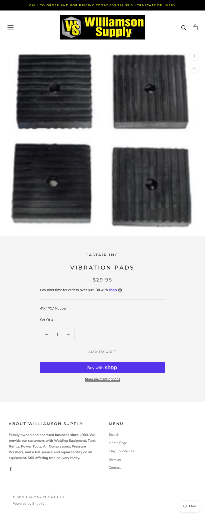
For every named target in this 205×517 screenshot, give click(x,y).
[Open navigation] (11, 27)
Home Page (118, 442)
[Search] (183, 27)
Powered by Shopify (28, 503)
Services (115, 459)
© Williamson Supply (38, 497)
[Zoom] (194, 56)
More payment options (102, 379)
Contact (115, 467)
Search (114, 434)
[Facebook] (10, 469)
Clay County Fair (121, 451)
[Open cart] (195, 27)
